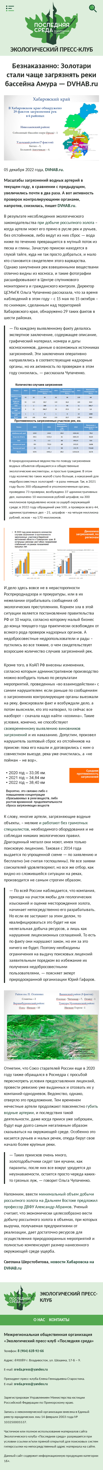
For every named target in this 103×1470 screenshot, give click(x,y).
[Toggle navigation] (10, 8)
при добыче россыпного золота (66, 223)
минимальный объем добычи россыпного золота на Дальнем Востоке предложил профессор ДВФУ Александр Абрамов (50, 1200)
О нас (39, 1320)
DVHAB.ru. (54, 170)
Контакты (59, 1320)
